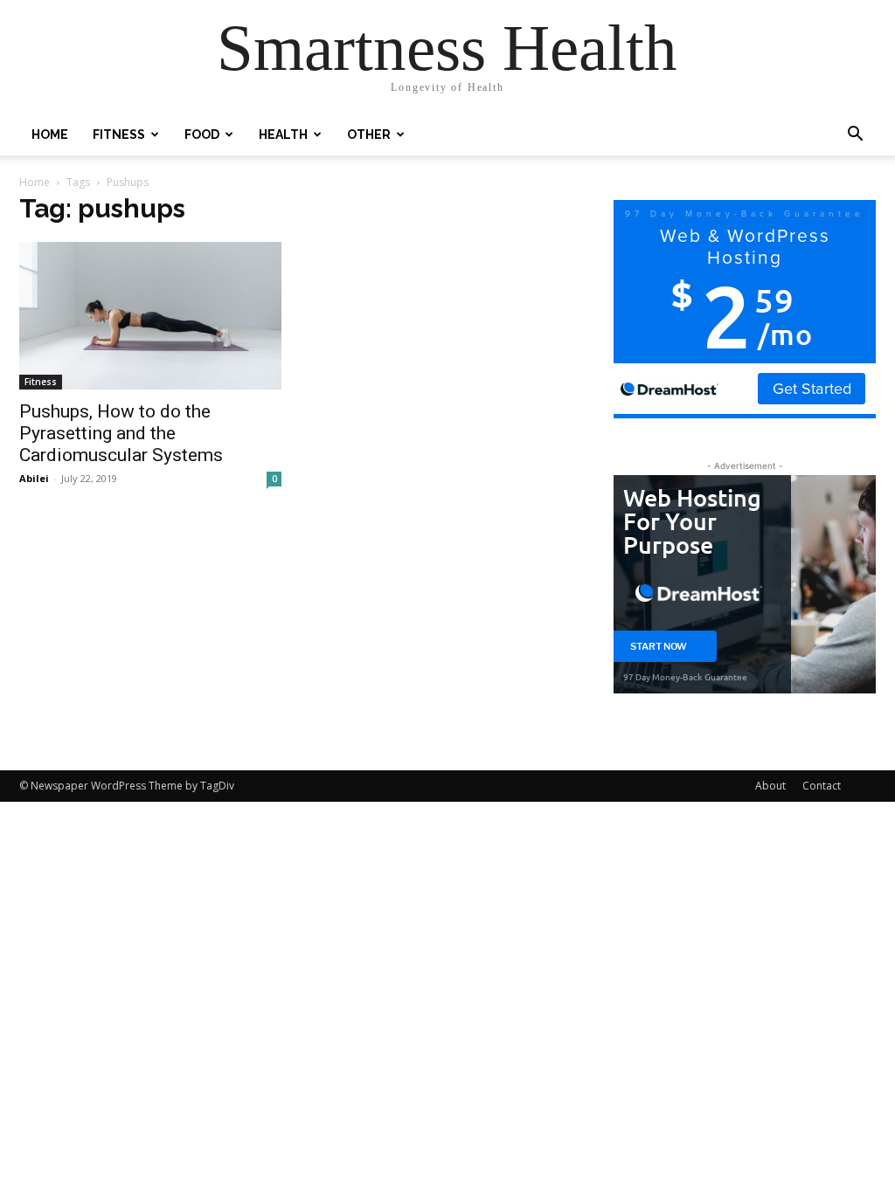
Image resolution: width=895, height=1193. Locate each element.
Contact (821, 785)
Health (283, 134)
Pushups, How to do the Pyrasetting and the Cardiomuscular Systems (121, 433)
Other (369, 134)
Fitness (119, 134)
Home (49, 134)
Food (201, 134)
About (770, 785)
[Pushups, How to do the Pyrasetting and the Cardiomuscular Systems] (150, 316)
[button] (855, 136)
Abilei (34, 478)
